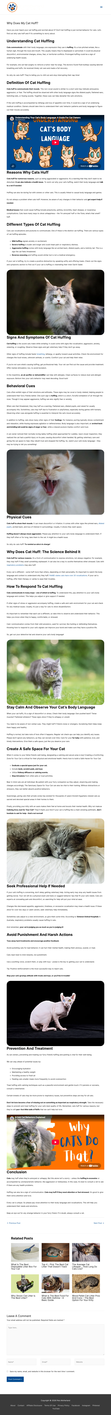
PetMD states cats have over (61, 575)
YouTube (56, 1409)
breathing (41, 354)
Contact (21, 1405)
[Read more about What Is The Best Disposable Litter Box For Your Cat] (25, 1252)
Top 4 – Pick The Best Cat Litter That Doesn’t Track (55, 1265)
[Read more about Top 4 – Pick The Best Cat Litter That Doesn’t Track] (55, 1252)
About (12, 1405)
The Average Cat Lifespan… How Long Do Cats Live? (84, 1266)
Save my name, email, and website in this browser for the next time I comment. (42, 1371)
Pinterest (96, 1405)
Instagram (86, 1405)
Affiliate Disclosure (34, 1405)
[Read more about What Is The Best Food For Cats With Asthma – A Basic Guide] (55, 1283)
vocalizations (81, 575)
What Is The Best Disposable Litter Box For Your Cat (24, 1266)
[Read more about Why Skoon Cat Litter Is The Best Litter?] (25, 1283)
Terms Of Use (50, 1405)
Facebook (76, 1405)
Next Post (99, 1223)
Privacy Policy (63, 1405)
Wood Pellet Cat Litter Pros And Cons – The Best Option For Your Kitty (86, 1297)
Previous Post (13, 1223)
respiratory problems (15, 565)
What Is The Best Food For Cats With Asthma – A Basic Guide (55, 1297)
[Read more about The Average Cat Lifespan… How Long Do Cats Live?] (86, 1252)
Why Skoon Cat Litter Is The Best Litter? (23, 1296)
